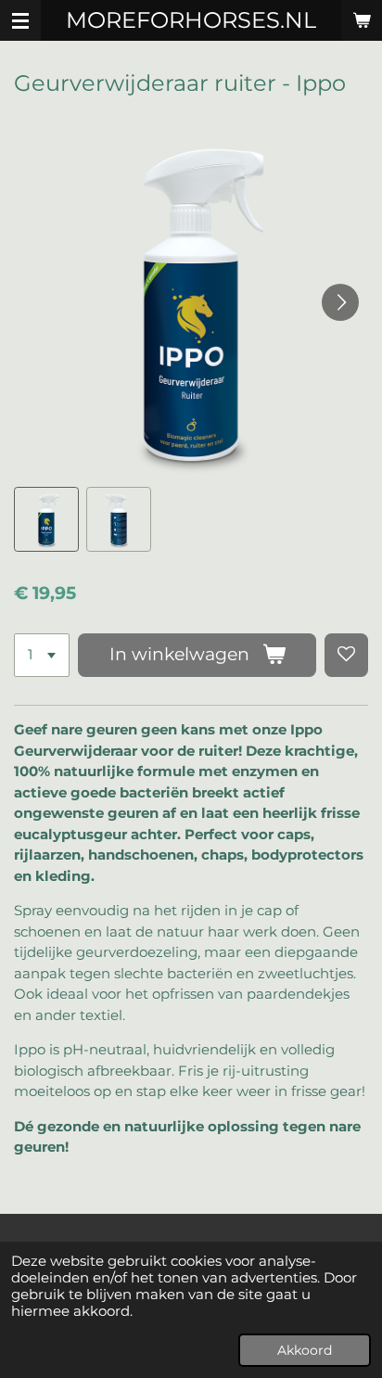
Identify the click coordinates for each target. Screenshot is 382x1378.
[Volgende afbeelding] (340, 302)
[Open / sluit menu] (20, 20)
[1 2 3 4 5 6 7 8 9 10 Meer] (42, 655)
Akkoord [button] (304, 1350)
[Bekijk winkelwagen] (361, 20)
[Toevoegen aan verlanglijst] (346, 655)
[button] (46, 519)
